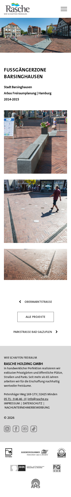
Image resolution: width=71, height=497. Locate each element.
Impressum (12, 403)
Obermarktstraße (38, 302)
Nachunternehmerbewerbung (27, 407)
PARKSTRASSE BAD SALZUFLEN (33, 332)
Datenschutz (32, 403)
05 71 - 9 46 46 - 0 (15, 399)
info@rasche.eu (38, 399)
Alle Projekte (36, 317)
